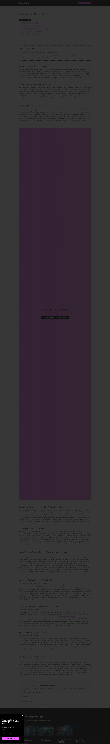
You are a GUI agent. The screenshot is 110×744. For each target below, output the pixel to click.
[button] (22, 716)
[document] (55, 372)
